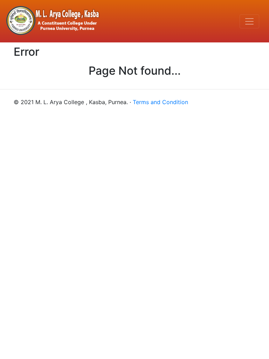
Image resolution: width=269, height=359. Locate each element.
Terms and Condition (160, 102)
